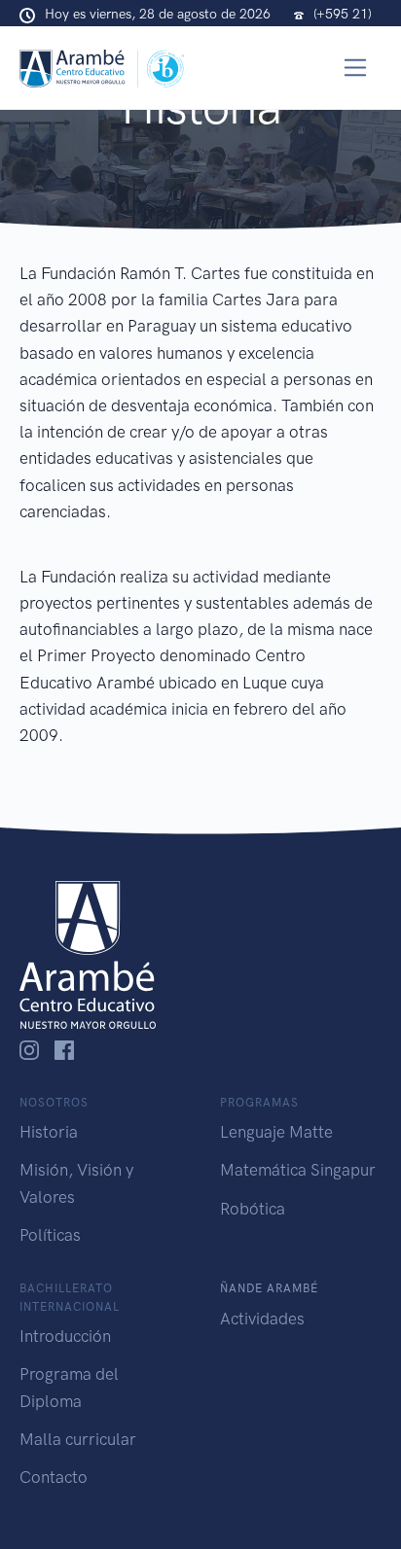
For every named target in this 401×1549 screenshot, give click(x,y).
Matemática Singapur (298, 1169)
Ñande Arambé (269, 1288)
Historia (48, 1132)
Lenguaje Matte (276, 1132)
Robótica (252, 1208)
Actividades (262, 1318)
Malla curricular (77, 1439)
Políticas (50, 1235)
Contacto (53, 1477)
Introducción (65, 1336)
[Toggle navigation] (356, 68)
